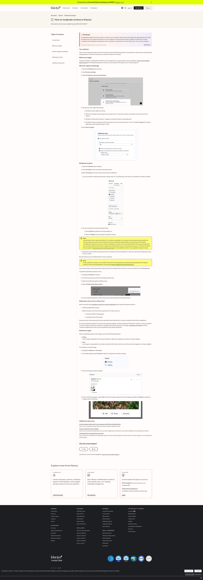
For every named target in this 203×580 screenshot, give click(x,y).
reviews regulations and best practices (122, 264)
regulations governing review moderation (104, 304)
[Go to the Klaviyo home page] (56, 8)
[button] (115, 91)
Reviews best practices (70, 15)
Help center (54, 15)
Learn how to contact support (110, 454)
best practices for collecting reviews (103, 248)
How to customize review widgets (89, 429)
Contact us (138, 8)
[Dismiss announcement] (151, 2)
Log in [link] (123, 495)
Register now (119, 2)
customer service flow (135, 325)
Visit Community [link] (58, 495)
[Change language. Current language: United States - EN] (122, 8)
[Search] (125, 8)
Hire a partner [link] (91, 495)
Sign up (148, 8)
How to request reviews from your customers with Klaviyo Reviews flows (100, 424)
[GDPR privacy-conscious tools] (149, 558)
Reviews (61, 15)
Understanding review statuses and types (91, 433)
